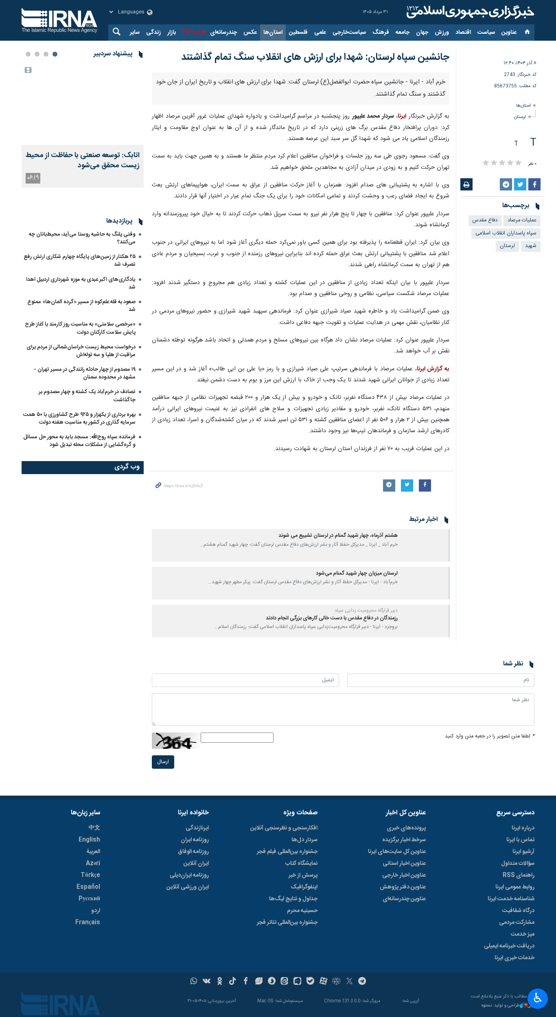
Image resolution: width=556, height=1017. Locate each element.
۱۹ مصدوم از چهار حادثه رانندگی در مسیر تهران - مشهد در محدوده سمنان (85, 373)
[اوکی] (219, 982)
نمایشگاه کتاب (301, 863)
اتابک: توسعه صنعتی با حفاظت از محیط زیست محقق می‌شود (83, 161)
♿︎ (538, 998)
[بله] (310, 982)
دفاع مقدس (485, 220)
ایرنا (469, 12)
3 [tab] (37, 54)
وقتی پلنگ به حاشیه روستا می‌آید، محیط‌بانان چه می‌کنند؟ (82, 238)
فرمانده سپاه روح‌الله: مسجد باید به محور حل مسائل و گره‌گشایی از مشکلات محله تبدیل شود (79, 441)
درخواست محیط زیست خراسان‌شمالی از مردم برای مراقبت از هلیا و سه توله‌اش (81, 351)
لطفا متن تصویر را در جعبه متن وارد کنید (489, 736)
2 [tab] (46, 54)
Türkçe (90, 875)
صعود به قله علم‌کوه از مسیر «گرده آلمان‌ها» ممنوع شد (81, 305)
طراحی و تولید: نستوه (501, 1005)
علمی (320, 32)
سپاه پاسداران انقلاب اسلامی (505, 233)
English (89, 840)
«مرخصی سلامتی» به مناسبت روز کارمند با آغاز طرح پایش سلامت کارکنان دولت (80, 328)
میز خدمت (522, 934)
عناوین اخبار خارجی (404, 875)
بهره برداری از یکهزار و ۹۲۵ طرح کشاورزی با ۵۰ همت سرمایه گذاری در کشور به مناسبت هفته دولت (79, 418)
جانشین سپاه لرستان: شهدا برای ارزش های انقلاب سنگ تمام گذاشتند (315, 57)
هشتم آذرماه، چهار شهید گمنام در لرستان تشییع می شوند (338, 535)
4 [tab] (28, 54)
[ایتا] (284, 982)
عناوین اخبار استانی (404, 863)
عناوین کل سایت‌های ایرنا (397, 852)
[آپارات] (323, 982)
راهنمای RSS (518, 875)
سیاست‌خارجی (349, 32)
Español (88, 887)
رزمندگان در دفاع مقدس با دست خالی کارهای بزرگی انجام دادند (332, 618)
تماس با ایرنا (520, 840)
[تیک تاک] (232, 982)
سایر (135, 32)
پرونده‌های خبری (406, 828)
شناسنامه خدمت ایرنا (511, 899)
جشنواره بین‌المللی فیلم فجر (287, 852)
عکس (250, 32)
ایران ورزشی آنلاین (187, 887)
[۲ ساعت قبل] (83, 104)
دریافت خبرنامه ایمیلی (509, 946)
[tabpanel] (83, 125)
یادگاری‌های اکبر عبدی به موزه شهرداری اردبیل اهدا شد (81, 283)
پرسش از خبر (303, 875)
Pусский (89, 899)
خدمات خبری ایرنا (514, 958)
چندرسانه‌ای (223, 32)
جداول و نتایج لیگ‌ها (293, 899)
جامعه (402, 32)
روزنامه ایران (195, 840)
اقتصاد (463, 32)
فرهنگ (380, 32)
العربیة (93, 852)
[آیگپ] (297, 982)
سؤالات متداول (517, 863)
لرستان (520, 117)
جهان (422, 32)
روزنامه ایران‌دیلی (189, 875)
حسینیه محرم (302, 911)
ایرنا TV (190, 32)
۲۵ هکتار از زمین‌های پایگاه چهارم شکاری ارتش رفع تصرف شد (80, 260)
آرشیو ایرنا (523, 852)
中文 (94, 828)
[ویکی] (206, 982)
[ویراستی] (258, 982)
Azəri (93, 863)
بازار (171, 32)
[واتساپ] (193, 982)
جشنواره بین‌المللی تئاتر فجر (287, 922)
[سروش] (271, 982)
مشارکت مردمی (516, 922)
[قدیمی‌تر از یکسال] (425, 545)
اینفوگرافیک (304, 887)
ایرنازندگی (197, 828)
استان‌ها (272, 32)
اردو (95, 911)
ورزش (442, 32)
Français (87, 922)
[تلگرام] (362, 982)
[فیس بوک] (245, 982)
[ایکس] (349, 982)
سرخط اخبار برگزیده (404, 840)
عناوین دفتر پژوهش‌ (403, 887)
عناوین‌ (509, 32)
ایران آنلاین (196, 863)
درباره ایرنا (523, 828)
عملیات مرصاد (522, 220)
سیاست (486, 32)
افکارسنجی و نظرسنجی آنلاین (283, 828)
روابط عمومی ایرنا (514, 887)
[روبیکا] (336, 982)
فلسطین (298, 32)
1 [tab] (55, 54)
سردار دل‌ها (304, 840)
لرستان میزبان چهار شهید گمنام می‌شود (357, 573)
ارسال (163, 762)
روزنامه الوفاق (193, 852)
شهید (530, 246)
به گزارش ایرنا (433, 369)
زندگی (153, 32)
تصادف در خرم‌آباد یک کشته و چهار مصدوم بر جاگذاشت (87, 395)
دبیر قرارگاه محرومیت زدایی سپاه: (366, 610)
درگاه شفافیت (518, 911)
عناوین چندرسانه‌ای (404, 899)
